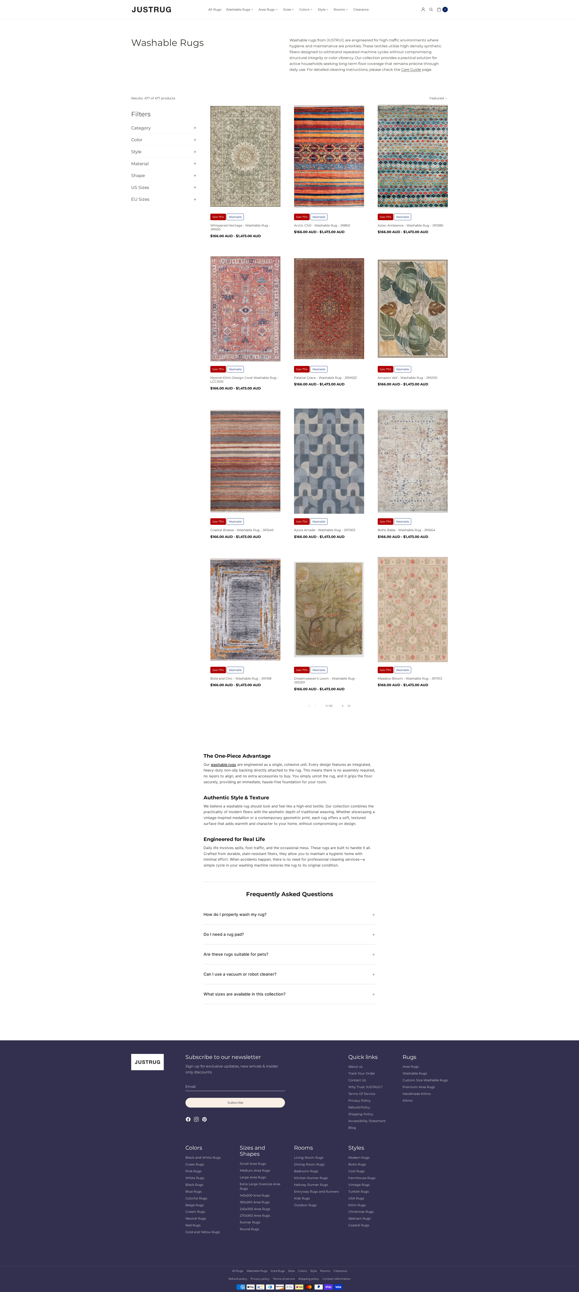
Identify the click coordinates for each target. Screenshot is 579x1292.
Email (190, 1086)
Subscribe (235, 1103)
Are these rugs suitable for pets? (236, 954)
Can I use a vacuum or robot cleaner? (240, 974)
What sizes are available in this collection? (244, 994)
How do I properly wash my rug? (235, 914)
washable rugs (223, 764)
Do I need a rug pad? (224, 934)
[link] (306, 706)
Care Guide (411, 69)
